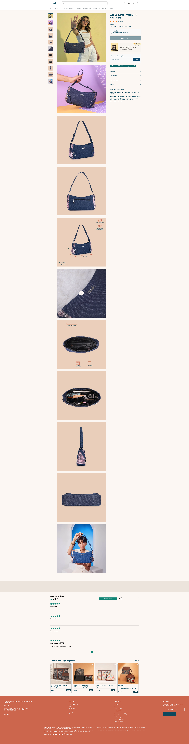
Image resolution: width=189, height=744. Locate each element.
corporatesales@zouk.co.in (11, 709)
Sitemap (71, 712)
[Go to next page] (100, 652)
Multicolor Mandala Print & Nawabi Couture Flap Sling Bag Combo (128, 687)
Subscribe (170, 714)
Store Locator (72, 714)
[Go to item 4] (50, 35)
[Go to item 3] (50, 29)
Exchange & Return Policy (121, 714)
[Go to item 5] (50, 42)
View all (137, 660)
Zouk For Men (87, 8)
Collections (96, 8)
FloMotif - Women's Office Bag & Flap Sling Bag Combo (60, 686)
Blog (70, 706)
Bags (51, 8)
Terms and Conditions (120, 719)
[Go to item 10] (50, 74)
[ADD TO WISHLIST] (70, 664)
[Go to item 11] (50, 81)
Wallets (78, 8)
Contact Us (117, 704)
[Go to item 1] (50, 16)
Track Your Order (119, 717)
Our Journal (72, 708)
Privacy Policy (118, 710)
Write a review (108, 598)
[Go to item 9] (50, 68)
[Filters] (119, 598)
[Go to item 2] (50, 22)
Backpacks (58, 8)
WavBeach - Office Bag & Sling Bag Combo (104, 686)
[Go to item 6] (50, 48)
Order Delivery (118, 708)
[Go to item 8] (50, 61)
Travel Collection (69, 8)
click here (13, 710)
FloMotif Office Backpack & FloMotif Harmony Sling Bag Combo (81, 686)
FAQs (116, 706)
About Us (71, 710)
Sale (111, 8)
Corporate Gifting (119, 721)
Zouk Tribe (117, 712)
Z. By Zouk (105, 8)
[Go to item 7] (50, 55)
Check (136, 59)
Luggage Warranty (119, 715)
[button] (113, 21)
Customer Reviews (73, 704)
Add (68, 690)
